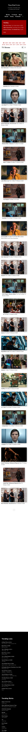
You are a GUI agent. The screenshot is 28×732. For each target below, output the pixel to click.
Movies (8, 14)
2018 (11, 44)
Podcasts (17, 16)
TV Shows (14, 14)
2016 (17, 44)
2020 (23, 43)
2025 (6, 43)
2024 (10, 43)
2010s (3, 44)
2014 (24, 44)
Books (6, 16)
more (4, 32)
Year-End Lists (14, 5)
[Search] (23, 16)
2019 (7, 44)
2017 (14, 44)
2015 (21, 44)
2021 (20, 43)
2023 (13, 43)
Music (20, 14)
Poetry (12, 16)
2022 (17, 43)
